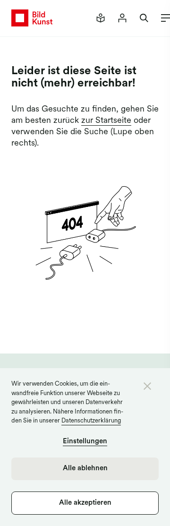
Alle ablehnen (85, 468)
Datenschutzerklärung (91, 421)
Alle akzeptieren (85, 503)
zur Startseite (106, 121)
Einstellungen (85, 441)
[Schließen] (147, 386)
